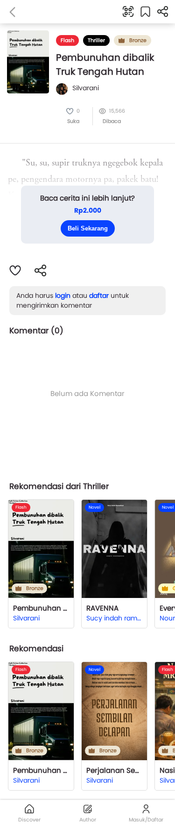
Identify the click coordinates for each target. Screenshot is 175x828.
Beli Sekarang (88, 228)
